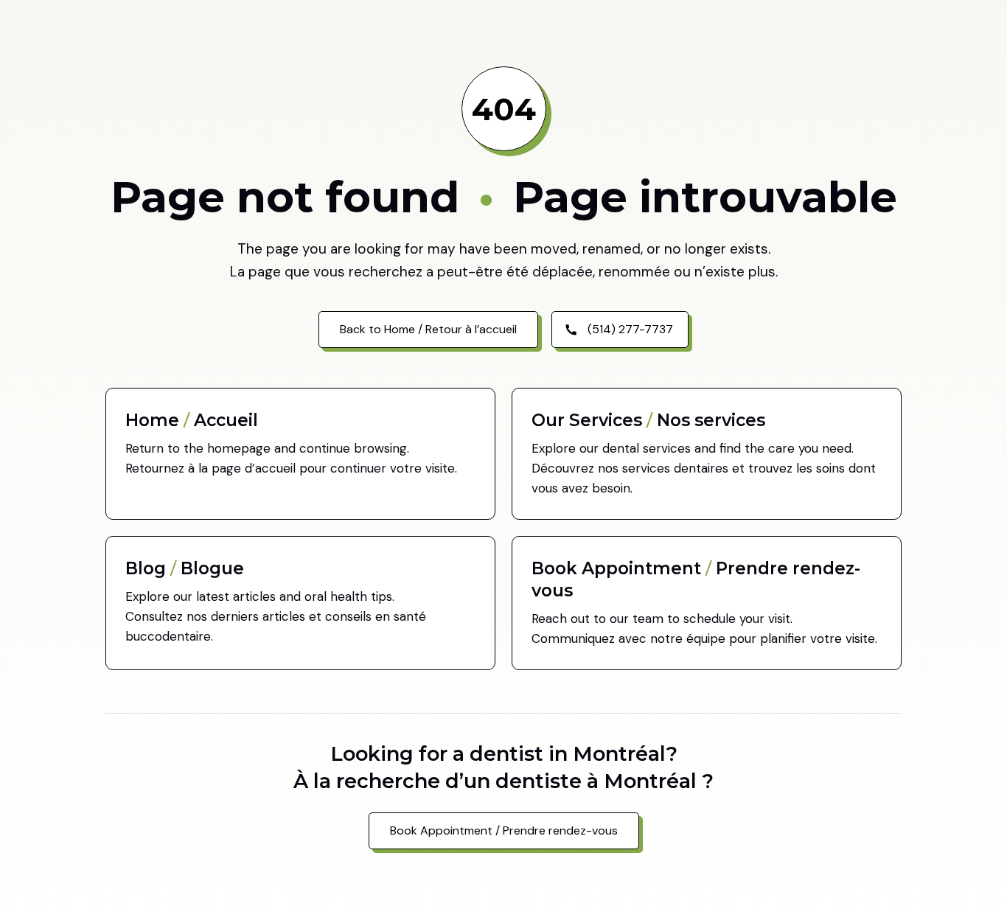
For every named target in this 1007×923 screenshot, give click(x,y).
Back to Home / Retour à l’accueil (428, 329)
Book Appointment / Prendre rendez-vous (504, 830)
